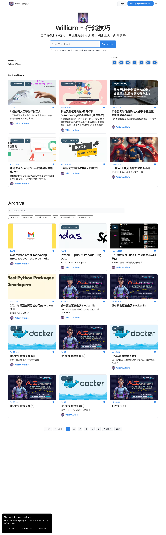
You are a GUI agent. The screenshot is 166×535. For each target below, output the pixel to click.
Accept (11, 528)
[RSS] (155, 62)
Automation (27, 217)
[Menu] (156, 3)
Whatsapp (14, 217)
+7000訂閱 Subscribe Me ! (140, 3)
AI (55, 217)
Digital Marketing (67, 217)
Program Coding (85, 217)
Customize (27, 528)
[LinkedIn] (121, 62)
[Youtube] (128, 62)
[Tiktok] (134, 62)
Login (122, 3)
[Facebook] (141, 62)
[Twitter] (114, 62)
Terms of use (34, 520)
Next (106, 428)
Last (118, 428)
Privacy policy (18, 520)
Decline (42, 528)
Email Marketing (43, 217)
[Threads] (148, 62)
